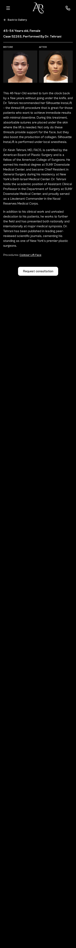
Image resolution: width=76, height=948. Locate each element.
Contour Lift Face (30, 255)
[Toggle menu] (8, 8)
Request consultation (38, 271)
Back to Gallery (17, 19)
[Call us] (68, 8)
